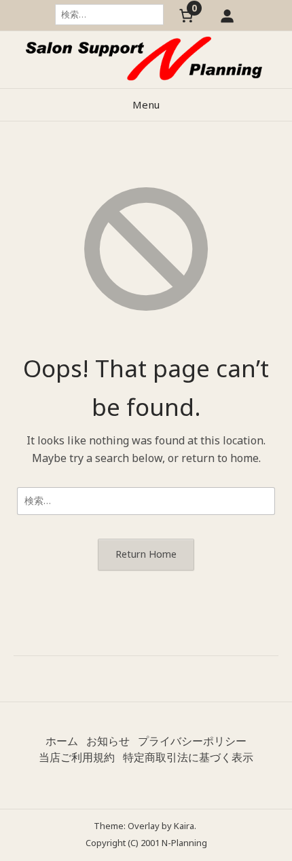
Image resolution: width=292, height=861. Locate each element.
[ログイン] (227, 15)
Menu (146, 104)
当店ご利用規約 (77, 757)
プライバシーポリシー (192, 740)
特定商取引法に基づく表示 (188, 757)
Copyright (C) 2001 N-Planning (146, 843)
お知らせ (108, 740)
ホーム (61, 740)
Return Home (146, 554)
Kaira (184, 826)
